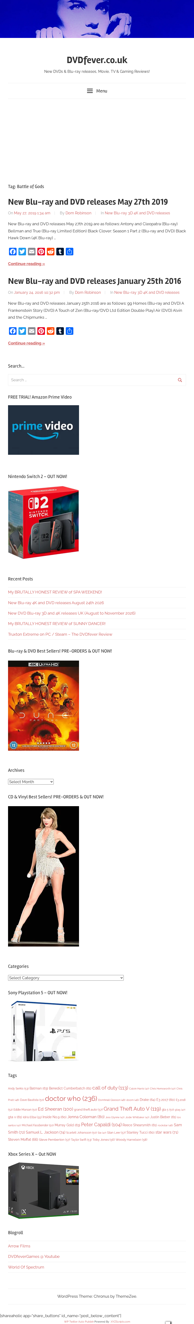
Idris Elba (32, 1117)
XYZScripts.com (120, 1321)
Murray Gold (67, 1125)
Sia (102, 1132)
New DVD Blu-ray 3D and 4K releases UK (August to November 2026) (72, 613)
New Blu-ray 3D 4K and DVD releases (137, 213)
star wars (166, 1132)
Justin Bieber (163, 1117)
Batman (39, 1088)
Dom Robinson (78, 213)
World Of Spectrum (26, 1267)
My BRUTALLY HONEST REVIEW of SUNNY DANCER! (57, 623)
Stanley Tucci (140, 1132)
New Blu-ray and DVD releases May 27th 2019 (88, 202)
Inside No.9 (54, 1117)
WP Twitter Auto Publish (79, 1321)
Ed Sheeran (55, 1109)
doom (132, 1100)
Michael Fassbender (38, 1125)
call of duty (110, 1088)
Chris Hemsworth (163, 1088)
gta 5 (168, 1109)
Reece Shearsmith (140, 1125)
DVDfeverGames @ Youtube (34, 1256)
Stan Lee (116, 1132)
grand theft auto (88, 1109)
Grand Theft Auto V (132, 1109)
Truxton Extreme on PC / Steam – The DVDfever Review (60, 634)
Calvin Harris (139, 1088)
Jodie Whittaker (137, 1117)
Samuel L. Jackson (45, 1132)
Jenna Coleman (86, 1116)
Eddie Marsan (25, 1109)
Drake (147, 1100)
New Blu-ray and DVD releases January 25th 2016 (94, 281)
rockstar (165, 1125)
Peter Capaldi (101, 1124)
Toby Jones (104, 1139)
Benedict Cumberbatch (70, 1088)
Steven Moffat (23, 1139)
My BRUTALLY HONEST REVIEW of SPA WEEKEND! (55, 592)
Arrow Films (19, 1246)
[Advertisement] (97, 140)
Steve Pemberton (54, 1139)
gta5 (180, 1109)
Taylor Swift (81, 1139)
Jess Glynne (115, 1117)
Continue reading (24, 263)
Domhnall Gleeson (111, 1100)
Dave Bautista (32, 1100)
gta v (15, 1117)
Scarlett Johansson (81, 1132)
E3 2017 (165, 1100)
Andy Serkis (18, 1088)
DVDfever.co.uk (97, 60)
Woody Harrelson (131, 1139)
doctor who (71, 1098)
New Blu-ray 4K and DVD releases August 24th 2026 (56, 602)
